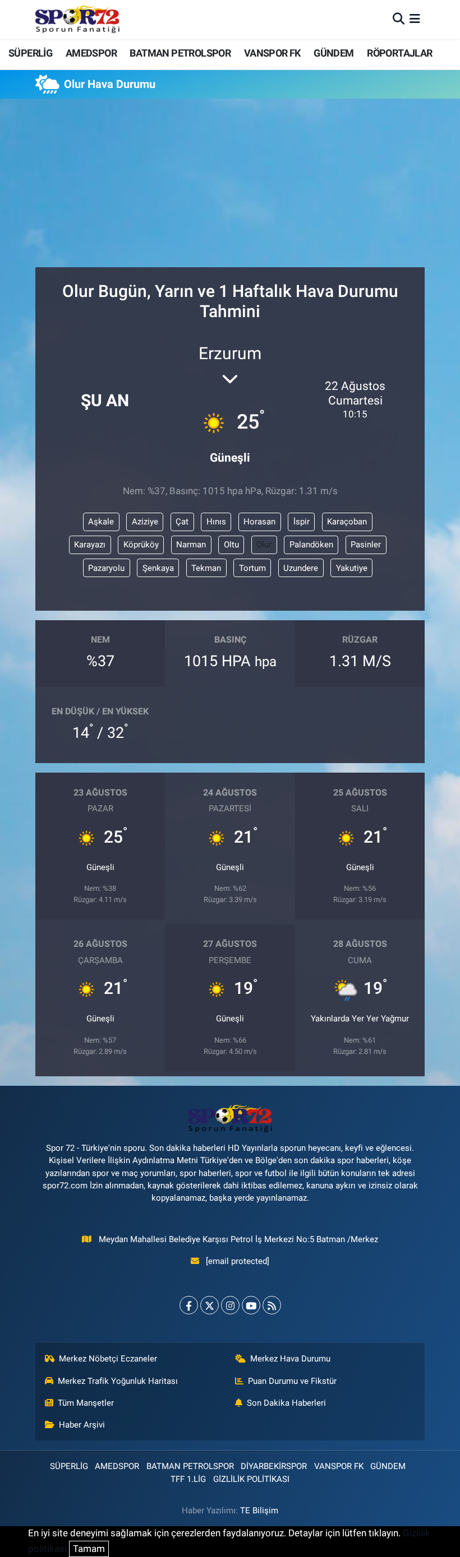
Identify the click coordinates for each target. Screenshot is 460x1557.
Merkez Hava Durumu (290, 1359)
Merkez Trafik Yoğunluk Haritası (118, 1381)
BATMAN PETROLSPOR (180, 53)
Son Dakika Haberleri (286, 1403)
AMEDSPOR (91, 53)
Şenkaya (158, 568)
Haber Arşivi (82, 1425)
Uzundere (300, 568)
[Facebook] (189, 1305)
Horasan (259, 522)
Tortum (252, 568)
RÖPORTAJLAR (399, 53)
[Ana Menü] (415, 19)
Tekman (206, 568)
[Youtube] (251, 1305)
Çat (182, 522)
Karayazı (89, 545)
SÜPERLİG (30, 53)
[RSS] (272, 1305)
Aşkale (101, 522)
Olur (264, 545)
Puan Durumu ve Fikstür (292, 1381)
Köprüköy (141, 545)
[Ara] (398, 19)
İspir (301, 522)
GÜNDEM (333, 53)
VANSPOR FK (272, 53)
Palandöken (311, 545)
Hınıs (216, 522)
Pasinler (366, 545)
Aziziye (145, 522)
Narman (191, 545)
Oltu (231, 545)
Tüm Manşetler (86, 1403)
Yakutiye (351, 568)
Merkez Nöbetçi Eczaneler (108, 1359)
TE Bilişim (259, 1510)
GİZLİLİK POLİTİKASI (251, 1479)
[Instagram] (230, 1305)
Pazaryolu (106, 568)
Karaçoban (347, 522)
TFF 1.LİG (188, 1479)
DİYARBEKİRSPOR (274, 1466)
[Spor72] (77, 19)
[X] (209, 1305)
